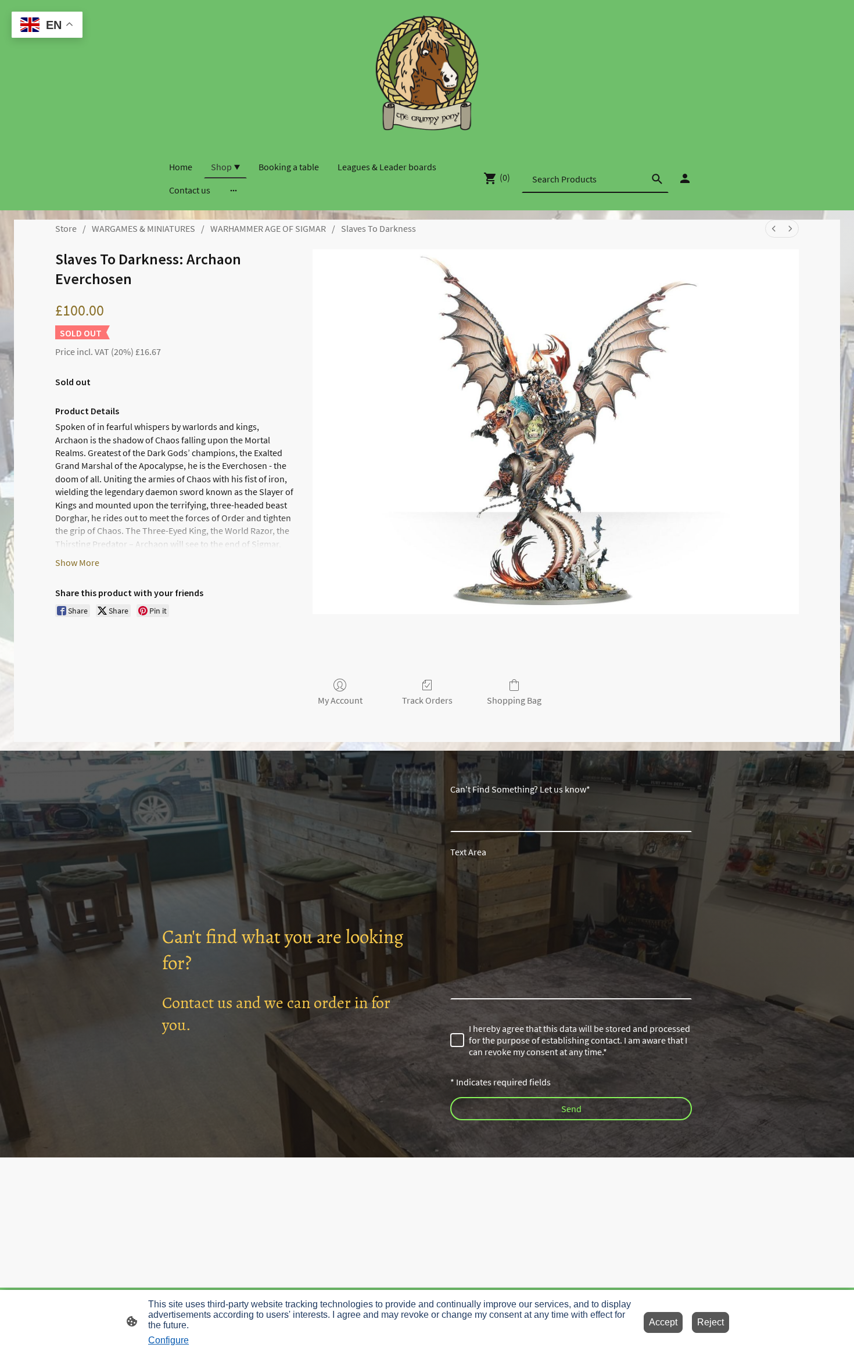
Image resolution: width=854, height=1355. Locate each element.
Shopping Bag (514, 700)
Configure (168, 1340)
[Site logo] (427, 73)
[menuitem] (774, 228)
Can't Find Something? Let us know (520, 789)
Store (66, 228)
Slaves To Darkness (378, 228)
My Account (340, 700)
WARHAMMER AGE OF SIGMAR (268, 228)
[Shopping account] (685, 178)
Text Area (468, 852)
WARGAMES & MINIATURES (143, 228)
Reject (710, 1322)
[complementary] (47, 26)
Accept (663, 1322)
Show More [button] (77, 562)
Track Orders (427, 700)
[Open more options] (233, 190)
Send (571, 1108)
